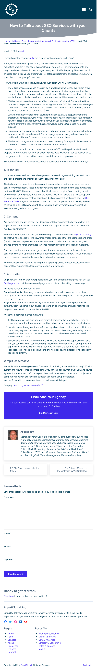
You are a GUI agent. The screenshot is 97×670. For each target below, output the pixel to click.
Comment (10, 497)
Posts (10, 636)
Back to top (88, 665)
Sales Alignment (47, 645)
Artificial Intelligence (49, 633)
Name (7, 533)
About (11, 642)
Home (11, 633)
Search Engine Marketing (33, 41)
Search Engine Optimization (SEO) (60, 41)
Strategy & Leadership (50, 642)
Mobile (42, 649)
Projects (12, 649)
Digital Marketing (47, 636)
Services (12, 639)
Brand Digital (26, 665)
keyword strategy (82, 234)
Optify (31, 58)
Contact (12, 652)
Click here (9, 596)
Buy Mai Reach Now (48, 413)
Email (7, 546)
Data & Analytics (47, 639)
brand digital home (12, 41)
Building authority (12, 283)
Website (8, 559)
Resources (13, 645)
